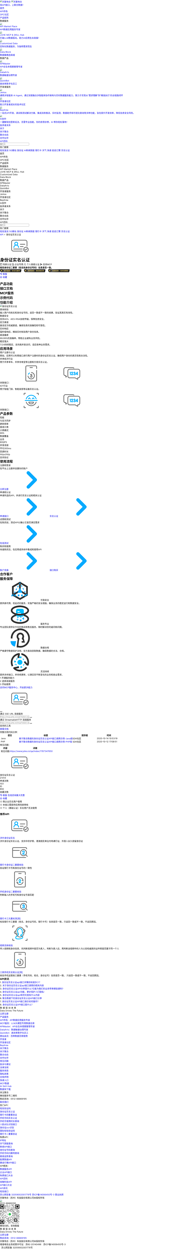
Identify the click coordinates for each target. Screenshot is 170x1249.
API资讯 (4, 1188)
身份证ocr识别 (7, 1127)
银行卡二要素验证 (8, 1134)
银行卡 (38, 150)
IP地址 (3, 1140)
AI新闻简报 (29, 150)
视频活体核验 (6, 945)
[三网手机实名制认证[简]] (31, 382)
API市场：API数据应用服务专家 (15, 1020)
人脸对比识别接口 (8, 1124)
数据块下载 (5, 1089)
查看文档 (4, 729)
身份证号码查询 (7, 1150)
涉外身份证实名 (7, 838)
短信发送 (4, 150)
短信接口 (4, 1191)
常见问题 (4, 1061)
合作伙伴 (4, 138)
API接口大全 (6, 1185)
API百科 (4, 141)
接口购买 (54, 570)
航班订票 (56, 150)
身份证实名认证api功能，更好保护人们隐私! (23, 991)
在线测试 (4, 543)
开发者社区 (5, 1042)
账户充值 (4, 570)
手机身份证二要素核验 (10, 891)
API (1, 234)
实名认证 (65, 150)
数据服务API (6, 1169)
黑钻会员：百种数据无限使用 (14, 1036)
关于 (2, 128)
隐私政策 (4, 1073)
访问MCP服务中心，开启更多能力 (16, 687)
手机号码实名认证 (8, 1118)
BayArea (4, 1045)
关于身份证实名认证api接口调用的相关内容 (23, 985)
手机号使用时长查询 (9, 1121)
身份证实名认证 (13, 234)
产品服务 (4, 1017)
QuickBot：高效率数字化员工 (14, 1032)
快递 (49, 150)
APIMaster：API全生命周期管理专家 (17, 1026)
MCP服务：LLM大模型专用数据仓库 (17, 1023)
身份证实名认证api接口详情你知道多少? (21, 982)
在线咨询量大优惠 (16, 795)
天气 (44, 150)
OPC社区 (4, 14)
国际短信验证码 (7, 1130)
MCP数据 (4, 1083)
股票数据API (6, 1159)
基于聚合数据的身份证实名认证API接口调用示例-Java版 (46, 738)
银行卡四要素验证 (8, 1114)
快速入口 (4, 1080)
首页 (2, 8)
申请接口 (4, 516)
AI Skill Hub (6, 1086)
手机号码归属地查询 (9, 1153)
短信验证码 (5, 1108)
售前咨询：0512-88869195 (13, 1238)
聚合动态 (4, 134)
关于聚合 (4, 131)
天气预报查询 (6, 1143)
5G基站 (12, 150)
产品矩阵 (4, 17)
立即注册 (4, 489)
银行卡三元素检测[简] (10, 918)
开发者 (3, 1039)
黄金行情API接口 (8, 1162)
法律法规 (4, 1067)
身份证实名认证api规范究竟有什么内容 (21, 995)
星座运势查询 (6, 1156)
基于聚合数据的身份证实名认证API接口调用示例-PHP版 (45, 741)
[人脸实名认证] (31, 409)
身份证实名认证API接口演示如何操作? (20, 1001)
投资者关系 (5, 125)
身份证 (20, 150)
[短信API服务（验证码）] (72, 382)
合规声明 (4, 1077)
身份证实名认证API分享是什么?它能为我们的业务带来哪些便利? (33, 988)
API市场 (4, 11)
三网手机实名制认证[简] (11, 972)
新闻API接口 (6, 1146)
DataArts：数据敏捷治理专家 (14, 1029)
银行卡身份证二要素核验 (11, 864)
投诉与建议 (5, 1064)
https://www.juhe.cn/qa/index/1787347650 (31, 751)
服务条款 (4, 1070)
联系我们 (4, 1102)
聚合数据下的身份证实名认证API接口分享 (22, 998)
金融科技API (6, 1181)
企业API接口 (6, 1172)
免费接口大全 (6, 1175)
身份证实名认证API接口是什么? (17, 1004)
